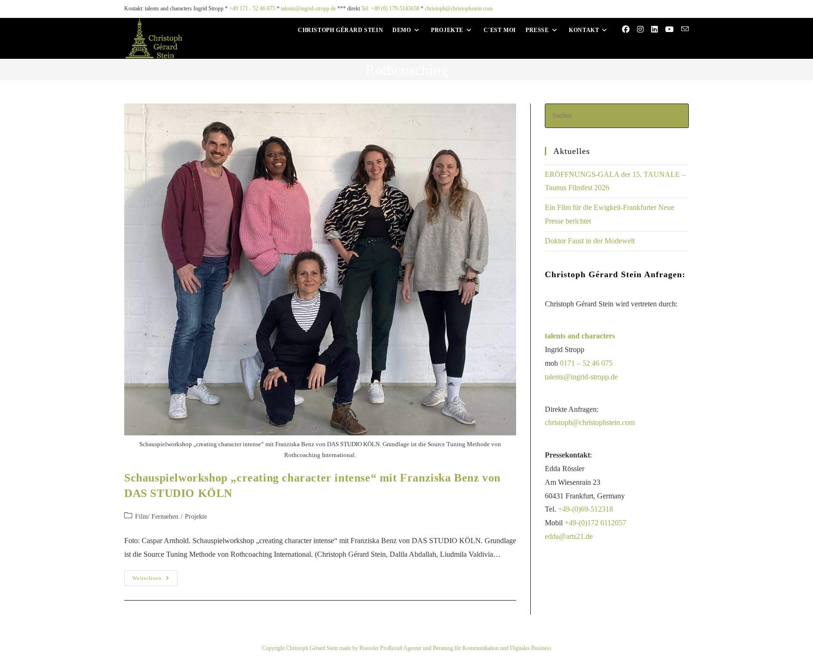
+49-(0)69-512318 (585, 509)
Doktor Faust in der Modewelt (590, 241)
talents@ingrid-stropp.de (308, 8)
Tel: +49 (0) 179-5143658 (390, 8)
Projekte (196, 516)
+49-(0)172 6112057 (595, 523)
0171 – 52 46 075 (586, 363)
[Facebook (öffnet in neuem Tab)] (625, 29)
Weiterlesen (154, 575)
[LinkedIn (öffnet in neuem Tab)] (654, 29)
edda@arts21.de (569, 536)
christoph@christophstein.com (459, 8)
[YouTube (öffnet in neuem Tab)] (670, 29)
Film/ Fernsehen (156, 516)
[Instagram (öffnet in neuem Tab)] (640, 29)
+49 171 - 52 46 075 (252, 8)
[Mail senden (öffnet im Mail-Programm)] (685, 29)
